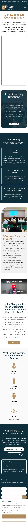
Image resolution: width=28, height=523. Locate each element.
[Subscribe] (24, 497)
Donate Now (14, 342)
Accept (14, 516)
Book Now (21, 3)
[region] (14, 511)
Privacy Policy (9, 512)
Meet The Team (13, 454)
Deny (14, 519)
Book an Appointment (11, 449)
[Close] (26, 500)
